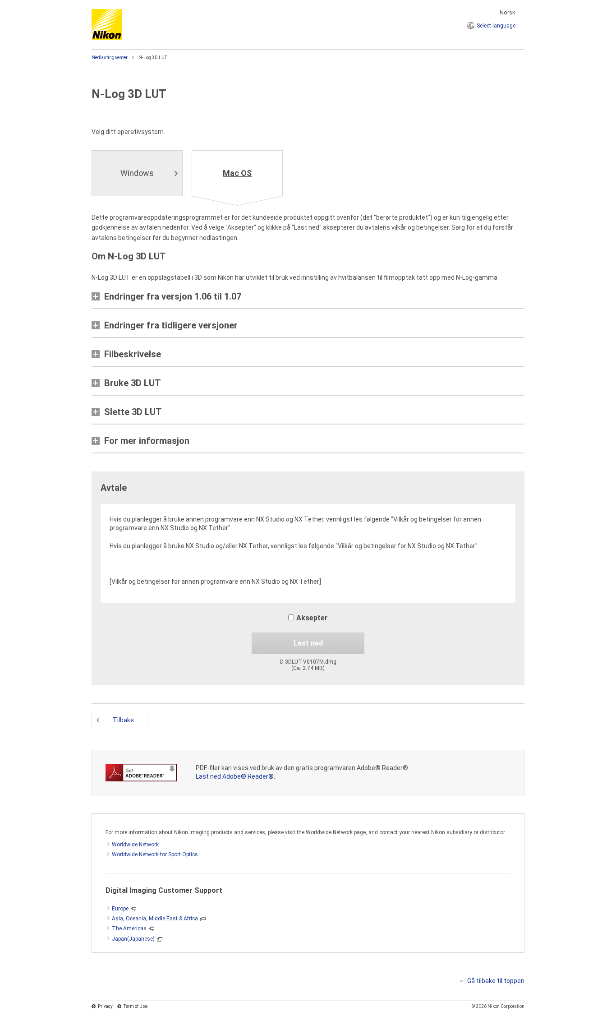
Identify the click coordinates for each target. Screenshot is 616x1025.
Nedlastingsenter (110, 57)
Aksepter (312, 618)
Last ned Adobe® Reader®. (235, 776)
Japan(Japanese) (133, 939)
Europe (120, 908)
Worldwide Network (135, 844)
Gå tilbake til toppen (495, 980)
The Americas (129, 928)
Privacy (105, 1006)
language (496, 25)
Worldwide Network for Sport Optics (155, 854)
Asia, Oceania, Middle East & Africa (155, 918)
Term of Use (135, 1006)
